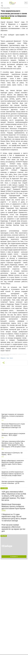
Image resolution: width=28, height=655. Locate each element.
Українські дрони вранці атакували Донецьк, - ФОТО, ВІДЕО (13, 434)
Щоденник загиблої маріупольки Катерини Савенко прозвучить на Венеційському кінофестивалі (13, 473)
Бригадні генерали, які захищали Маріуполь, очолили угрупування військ (13, 416)
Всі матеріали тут (14, 556)
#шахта (11, 358)
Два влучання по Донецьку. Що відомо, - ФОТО (12, 453)
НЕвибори (7, 546)
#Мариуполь (3, 358)
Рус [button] (26, 2)
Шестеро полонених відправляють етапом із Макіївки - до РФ (13, 482)
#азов (8, 358)
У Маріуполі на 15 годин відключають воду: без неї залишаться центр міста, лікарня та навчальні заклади (14, 517)
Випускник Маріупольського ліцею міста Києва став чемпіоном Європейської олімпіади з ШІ (13, 425)
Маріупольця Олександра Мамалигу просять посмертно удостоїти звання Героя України (13, 506)
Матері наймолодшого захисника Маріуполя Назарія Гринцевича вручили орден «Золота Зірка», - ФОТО (13, 463)
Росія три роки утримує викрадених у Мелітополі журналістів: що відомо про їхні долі (13, 528)
